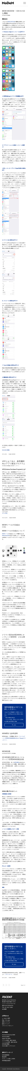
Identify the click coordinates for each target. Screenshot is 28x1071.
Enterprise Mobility (6, 753)
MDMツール (5, 533)
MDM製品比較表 (6, 1060)
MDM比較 (6, 751)
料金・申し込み (6, 1020)
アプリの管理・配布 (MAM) (9, 1040)
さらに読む (5, 513)
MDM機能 (8, 15)
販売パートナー (6, 1024)
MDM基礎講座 (5, 1055)
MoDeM (13, 454)
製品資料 (4, 1057)
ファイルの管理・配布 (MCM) (9, 1042)
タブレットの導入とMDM (8, 1058)
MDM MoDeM (11, 21)
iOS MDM (4, 15)
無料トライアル (6, 1022)
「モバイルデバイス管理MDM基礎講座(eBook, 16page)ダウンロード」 (14, 738)
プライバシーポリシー (7, 1025)
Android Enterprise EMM (8, 1034)
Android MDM (5, 1036)
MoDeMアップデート (15, 465)
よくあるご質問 (6, 1018)
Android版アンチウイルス (8, 1046)
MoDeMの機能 (6, 450)
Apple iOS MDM (6, 1038)
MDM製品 (16, 762)
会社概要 (4, 1009)
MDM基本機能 (5, 1044)
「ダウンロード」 (8, 974)
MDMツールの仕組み (11, 525)
